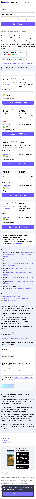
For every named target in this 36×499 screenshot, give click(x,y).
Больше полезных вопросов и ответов (14, 338)
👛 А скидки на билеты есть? (11, 300)
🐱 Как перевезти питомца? (10, 296)
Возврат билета (5, 438)
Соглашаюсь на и (17, 378)
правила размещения (9, 379)
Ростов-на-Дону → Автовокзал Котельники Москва (18, 63)
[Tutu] (5, 2)
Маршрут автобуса (25, 93)
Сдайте (14, 333)
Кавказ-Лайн (6, 93)
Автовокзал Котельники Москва (22, 288)
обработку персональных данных (23, 377)
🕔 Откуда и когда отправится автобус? (14, 298)
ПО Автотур (6, 217)
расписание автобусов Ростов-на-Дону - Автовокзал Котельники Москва (18, 254)
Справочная (4, 440)
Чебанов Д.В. (6, 124)
